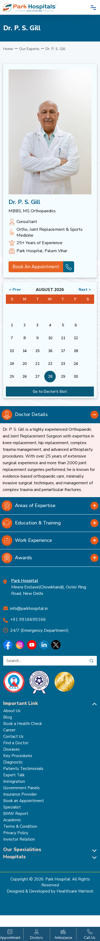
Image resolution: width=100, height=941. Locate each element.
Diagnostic (13, 762)
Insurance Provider (20, 794)
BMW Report (15, 813)
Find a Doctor (15, 743)
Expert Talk (14, 775)
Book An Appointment (36, 267)
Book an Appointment (23, 800)
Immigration (14, 781)
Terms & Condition (20, 826)
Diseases (11, 749)
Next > (85, 289)
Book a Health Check (22, 723)
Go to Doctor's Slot (50, 391)
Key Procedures (17, 755)
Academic (12, 820)
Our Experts (29, 48)
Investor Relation (19, 839)
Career (9, 730)
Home (8, 48)
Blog (7, 717)
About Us (12, 710)
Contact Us (13, 736)
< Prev (15, 289)
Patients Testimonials (23, 768)
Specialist (12, 807)
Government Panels (21, 788)
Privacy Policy (15, 833)
